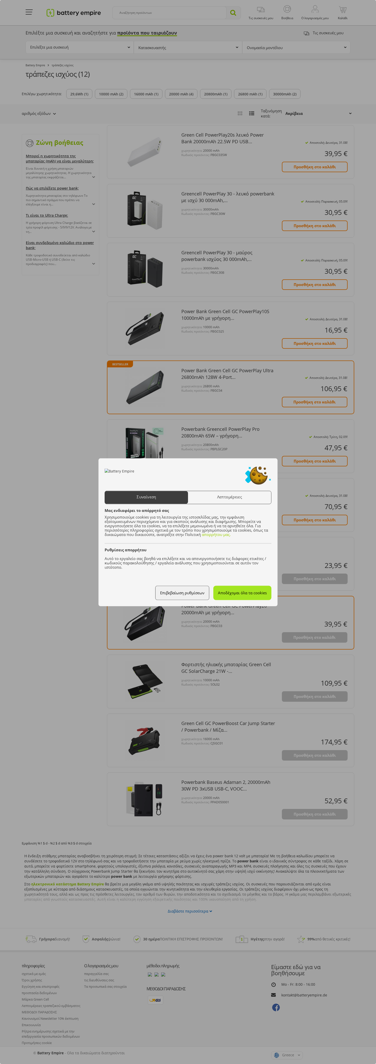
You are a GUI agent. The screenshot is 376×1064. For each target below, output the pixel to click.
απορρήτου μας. (216, 534)
